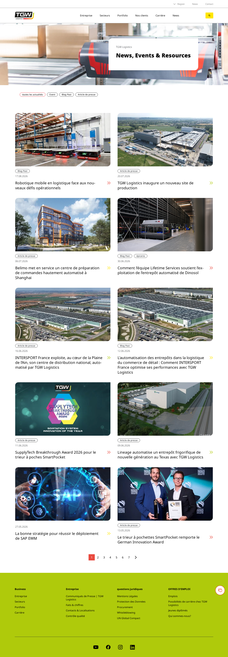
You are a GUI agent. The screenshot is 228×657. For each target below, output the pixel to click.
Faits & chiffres (74, 605)
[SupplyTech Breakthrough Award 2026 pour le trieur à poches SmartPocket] (62, 408)
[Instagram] (120, 646)
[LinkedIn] (132, 646)
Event (52, 94)
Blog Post (66, 94)
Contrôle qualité (75, 616)
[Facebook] (108, 646)
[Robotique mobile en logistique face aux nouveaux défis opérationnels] (62, 139)
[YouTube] (95, 646)
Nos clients (141, 15)
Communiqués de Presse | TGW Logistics (84, 597)
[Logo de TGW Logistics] (24, 15)
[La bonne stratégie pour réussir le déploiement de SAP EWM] (62, 493)
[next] (136, 557)
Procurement (125, 607)
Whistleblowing (126, 612)
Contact (209, 3)
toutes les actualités (32, 94)
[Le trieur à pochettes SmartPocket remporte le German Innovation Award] (165, 493)
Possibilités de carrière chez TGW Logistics (187, 603)
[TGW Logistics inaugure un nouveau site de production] (165, 139)
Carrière (160, 15)
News (195, 3)
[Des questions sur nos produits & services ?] (220, 590)
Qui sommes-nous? (179, 616)
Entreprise (86, 15)
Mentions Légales (127, 596)
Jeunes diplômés (178, 610)
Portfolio (122, 15)
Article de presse (86, 94)
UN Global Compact (128, 618)
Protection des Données (131, 601)
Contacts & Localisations (80, 610)
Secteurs (105, 15)
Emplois (173, 596)
